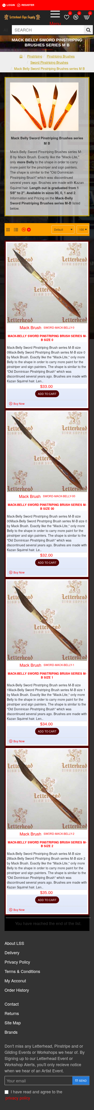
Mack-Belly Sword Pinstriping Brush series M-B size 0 (47, 338)
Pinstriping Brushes (61, 56)
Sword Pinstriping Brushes (49, 62)
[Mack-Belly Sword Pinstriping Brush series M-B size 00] (47, 452)
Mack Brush (30, 327)
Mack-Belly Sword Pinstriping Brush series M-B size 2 (47, 844)
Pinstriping (34, 56)
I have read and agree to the (33, 1095)
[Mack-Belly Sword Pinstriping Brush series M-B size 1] (47, 620)
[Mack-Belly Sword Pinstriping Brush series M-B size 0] (47, 283)
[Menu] (55, 17)
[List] (16, 229)
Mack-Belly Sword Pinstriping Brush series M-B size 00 (47, 507)
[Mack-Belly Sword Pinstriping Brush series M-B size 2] (47, 789)
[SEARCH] (88, 29)
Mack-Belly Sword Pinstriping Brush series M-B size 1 (47, 675)
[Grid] (8, 229)
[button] (47, 393)
